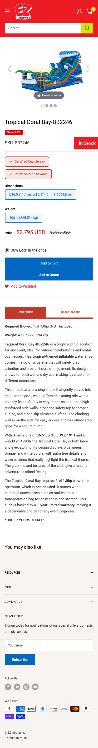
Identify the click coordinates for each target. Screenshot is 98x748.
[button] (20, 286)
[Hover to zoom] (49, 71)
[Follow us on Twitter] (17, 686)
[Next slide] (88, 69)
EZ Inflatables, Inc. (16, 738)
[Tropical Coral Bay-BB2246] (42, 105)
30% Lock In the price (28, 250)
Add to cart (49, 263)
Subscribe (20, 659)
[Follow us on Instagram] (26, 686)
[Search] (87, 28)
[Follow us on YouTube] (35, 686)
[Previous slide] (9, 69)
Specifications (70, 312)
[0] (89, 11)
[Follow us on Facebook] (8, 686)
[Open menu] (7, 11)
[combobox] (43, 28)
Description (25, 312)
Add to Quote (49, 275)
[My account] (79, 11)
